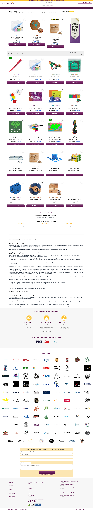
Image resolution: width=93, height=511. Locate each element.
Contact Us (11, 490)
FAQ (9, 492)
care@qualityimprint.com (49, 5)
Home (10, 487)
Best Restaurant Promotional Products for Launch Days (69, 481)
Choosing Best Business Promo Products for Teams (68, 489)
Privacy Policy (17, 509)
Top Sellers (11, 482)
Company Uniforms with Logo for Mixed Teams (68, 492)
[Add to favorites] (25, 20)
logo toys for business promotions (63, 250)
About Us (10, 489)
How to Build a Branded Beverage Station (67, 484)
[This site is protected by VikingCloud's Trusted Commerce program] (38, 505)
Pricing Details (17, 41)
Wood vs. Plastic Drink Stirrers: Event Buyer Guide (68, 487)
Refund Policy (22, 509)
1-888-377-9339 (47, 4)
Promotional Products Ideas (13, 494)
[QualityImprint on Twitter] (28, 501)
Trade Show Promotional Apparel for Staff (67, 495)
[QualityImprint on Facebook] (30, 501)
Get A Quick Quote (17, 44)
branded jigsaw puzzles (51, 250)
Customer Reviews (12, 496)
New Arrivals (11, 483)
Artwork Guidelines (12, 493)
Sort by (70, 52)
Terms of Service (12, 497)
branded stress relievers (74, 262)
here (81, 12)
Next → (52, 212)
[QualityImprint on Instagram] (35, 501)
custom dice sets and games (41, 250)
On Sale (10, 481)
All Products (11, 485)
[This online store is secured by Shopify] (31, 504)
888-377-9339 (32, 495)
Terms (26, 509)
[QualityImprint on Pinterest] (32, 501)
